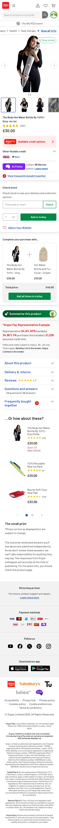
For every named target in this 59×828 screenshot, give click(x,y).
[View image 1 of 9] (8, 105)
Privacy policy (47, 700)
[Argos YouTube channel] (10, 646)
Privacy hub (29, 700)
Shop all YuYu (48, 30)
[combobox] (22, 14)
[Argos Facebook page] (20, 646)
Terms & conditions (30, 707)
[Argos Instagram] (48, 646)
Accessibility (11, 700)
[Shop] (14, 6)
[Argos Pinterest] (39, 646)
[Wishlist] (45, 6)
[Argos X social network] (29, 646)
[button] (46, 40)
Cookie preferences (40, 703)
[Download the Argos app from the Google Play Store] (40, 670)
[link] (29, 175)
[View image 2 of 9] (24, 105)
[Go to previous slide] (5, 65)
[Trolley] (53, 6)
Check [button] (49, 204)
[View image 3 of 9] (40, 105)
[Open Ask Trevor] (53, 14)
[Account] (38, 6)
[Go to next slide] (54, 65)
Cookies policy (17, 703)
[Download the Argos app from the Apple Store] (18, 670)
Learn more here (29, 597)
